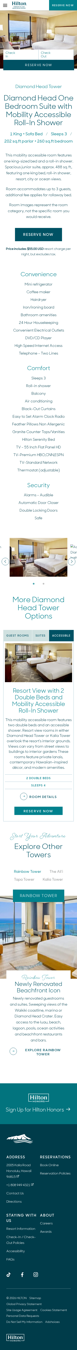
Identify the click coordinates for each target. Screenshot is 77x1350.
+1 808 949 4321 (18, 1185)
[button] (20, 55)
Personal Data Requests (22, 1316)
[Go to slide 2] (43, 584)
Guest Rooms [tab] (17, 635)
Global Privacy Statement (24, 1304)
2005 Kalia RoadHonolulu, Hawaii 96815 (18, 1171)
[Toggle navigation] (5, 5)
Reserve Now (63, 5)
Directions (14, 1201)
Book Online (49, 1165)
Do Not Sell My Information (24, 1322)
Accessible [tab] (61, 635)
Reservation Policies (55, 1173)
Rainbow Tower (27, 871)
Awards (46, 1231)
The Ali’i (56, 871)
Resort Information (20, 1229)
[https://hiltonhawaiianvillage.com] (19, 1138)
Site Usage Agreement (21, 1310)
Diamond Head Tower (38, 87)
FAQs (10, 1259)
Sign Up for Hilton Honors (35, 1109)
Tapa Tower (24, 879)
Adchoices (52, 1322)
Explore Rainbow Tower (43, 1052)
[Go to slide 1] (33, 584)
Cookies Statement (53, 1310)
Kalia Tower (53, 879)
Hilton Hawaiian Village (19, 5)
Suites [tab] (41, 635)
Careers (46, 1223)
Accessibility (15, 1251)
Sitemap (35, 1298)
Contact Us (15, 1193)
